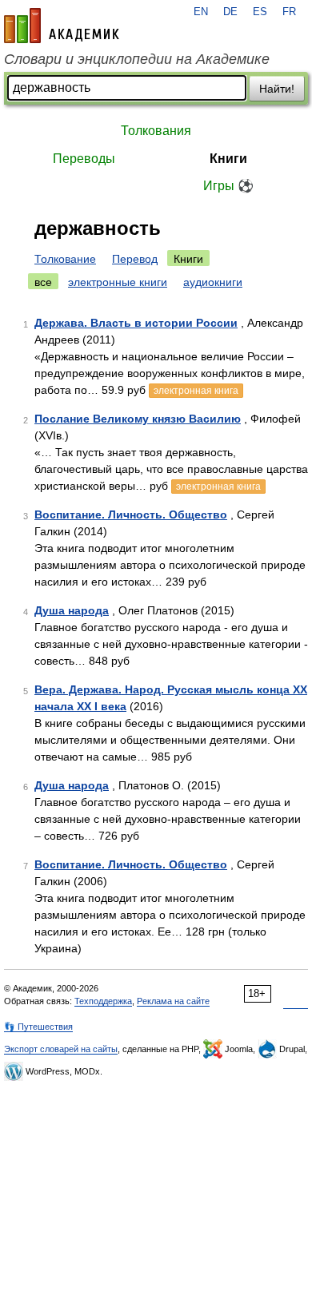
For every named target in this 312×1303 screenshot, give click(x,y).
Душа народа (71, 610)
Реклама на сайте (173, 1001)
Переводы (84, 158)
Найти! (276, 88)
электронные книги (117, 282)
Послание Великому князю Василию (137, 418)
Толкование (65, 258)
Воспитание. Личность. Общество (130, 514)
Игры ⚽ (228, 186)
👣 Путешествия (38, 1026)
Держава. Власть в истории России (136, 322)
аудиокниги (212, 282)
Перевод (135, 258)
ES (260, 12)
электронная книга (196, 390)
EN (201, 12)
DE (230, 12)
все (43, 282)
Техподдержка (103, 1001)
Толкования (156, 130)
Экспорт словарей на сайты (61, 1049)
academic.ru (61, 25)
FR (289, 12)
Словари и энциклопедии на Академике (137, 59)
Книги (228, 158)
